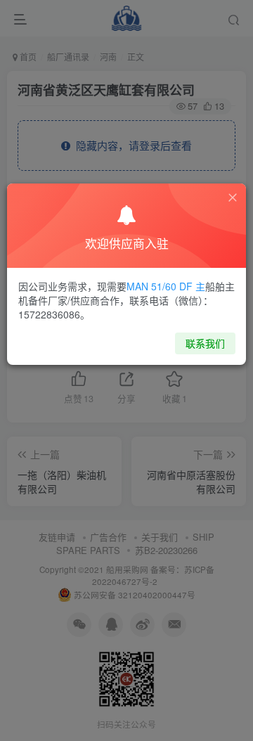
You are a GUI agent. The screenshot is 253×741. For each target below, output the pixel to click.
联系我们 (205, 343)
